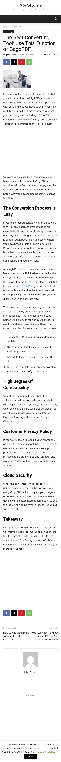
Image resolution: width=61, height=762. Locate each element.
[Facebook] (6, 62)
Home (6, 26)
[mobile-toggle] (5, 19)
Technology (17, 26)
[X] (14, 62)
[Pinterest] (21, 62)
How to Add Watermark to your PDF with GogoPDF (16, 636)
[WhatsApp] (29, 62)
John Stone (11, 54)
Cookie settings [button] (46, 751)
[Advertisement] (30, 150)
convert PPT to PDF (21, 286)
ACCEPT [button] (30, 756)
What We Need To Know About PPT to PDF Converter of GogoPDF (45, 636)
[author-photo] (30, 667)
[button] (56, 19)
